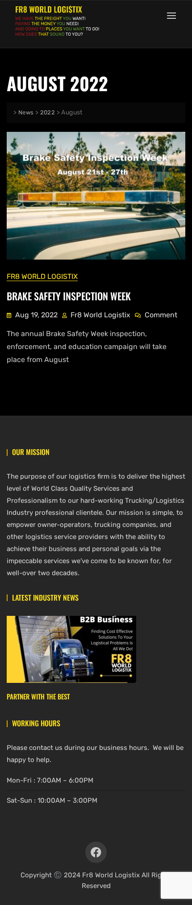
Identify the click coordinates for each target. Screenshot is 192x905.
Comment (161, 314)
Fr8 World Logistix (42, 276)
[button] (174, 15)
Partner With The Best (38, 696)
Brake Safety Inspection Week (69, 296)
